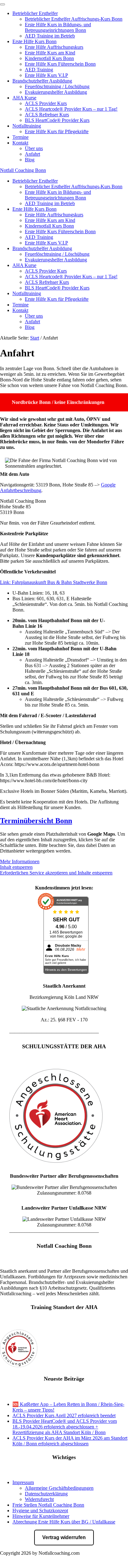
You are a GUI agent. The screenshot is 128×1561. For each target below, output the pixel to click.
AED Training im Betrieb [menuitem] (50, 35)
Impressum (23, 1482)
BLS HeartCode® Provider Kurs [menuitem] (57, 120)
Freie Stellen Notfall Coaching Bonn (48, 1505)
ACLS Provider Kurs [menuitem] (46, 103)
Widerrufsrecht (39, 1499)
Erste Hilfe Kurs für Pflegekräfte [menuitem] (57, 131)
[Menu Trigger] (2, 4)
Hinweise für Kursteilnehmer (40, 1516)
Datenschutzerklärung (46, 1493)
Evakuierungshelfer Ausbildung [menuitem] (56, 92)
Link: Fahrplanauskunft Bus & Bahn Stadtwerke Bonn (53, 582)
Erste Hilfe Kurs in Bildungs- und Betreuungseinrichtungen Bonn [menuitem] (58, 27)
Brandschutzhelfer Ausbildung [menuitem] (42, 80)
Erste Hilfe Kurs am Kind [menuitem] (50, 52)
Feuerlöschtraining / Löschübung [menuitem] (57, 86)
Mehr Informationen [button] (19, 861)
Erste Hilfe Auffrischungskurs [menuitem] (54, 47)
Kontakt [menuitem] (20, 142)
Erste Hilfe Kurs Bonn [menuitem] (34, 41)
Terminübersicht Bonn (36, 821)
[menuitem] (20, 137)
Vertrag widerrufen (64, 1537)
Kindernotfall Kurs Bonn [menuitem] (49, 58)
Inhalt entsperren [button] (16, 867)
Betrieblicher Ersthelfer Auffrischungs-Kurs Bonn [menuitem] (73, 19)
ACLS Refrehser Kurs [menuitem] (47, 114)
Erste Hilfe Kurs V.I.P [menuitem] (46, 75)
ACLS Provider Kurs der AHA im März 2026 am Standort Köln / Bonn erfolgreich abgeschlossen (69, 1440)
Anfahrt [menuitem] (32, 154)
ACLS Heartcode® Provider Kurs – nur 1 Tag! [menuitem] (71, 109)
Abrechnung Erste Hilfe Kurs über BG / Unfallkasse (63, 1521)
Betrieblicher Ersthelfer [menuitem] (35, 13)
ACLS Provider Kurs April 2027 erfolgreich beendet (64, 1415)
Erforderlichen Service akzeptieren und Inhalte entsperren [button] (56, 872)
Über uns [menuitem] (34, 148)
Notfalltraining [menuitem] (26, 125)
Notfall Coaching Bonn (23, 170)
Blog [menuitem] (29, 159)
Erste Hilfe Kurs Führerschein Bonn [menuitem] (60, 64)
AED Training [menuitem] (39, 69)
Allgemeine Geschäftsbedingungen (59, 1488)
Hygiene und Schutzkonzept (40, 1510)
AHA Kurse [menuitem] (24, 97)
